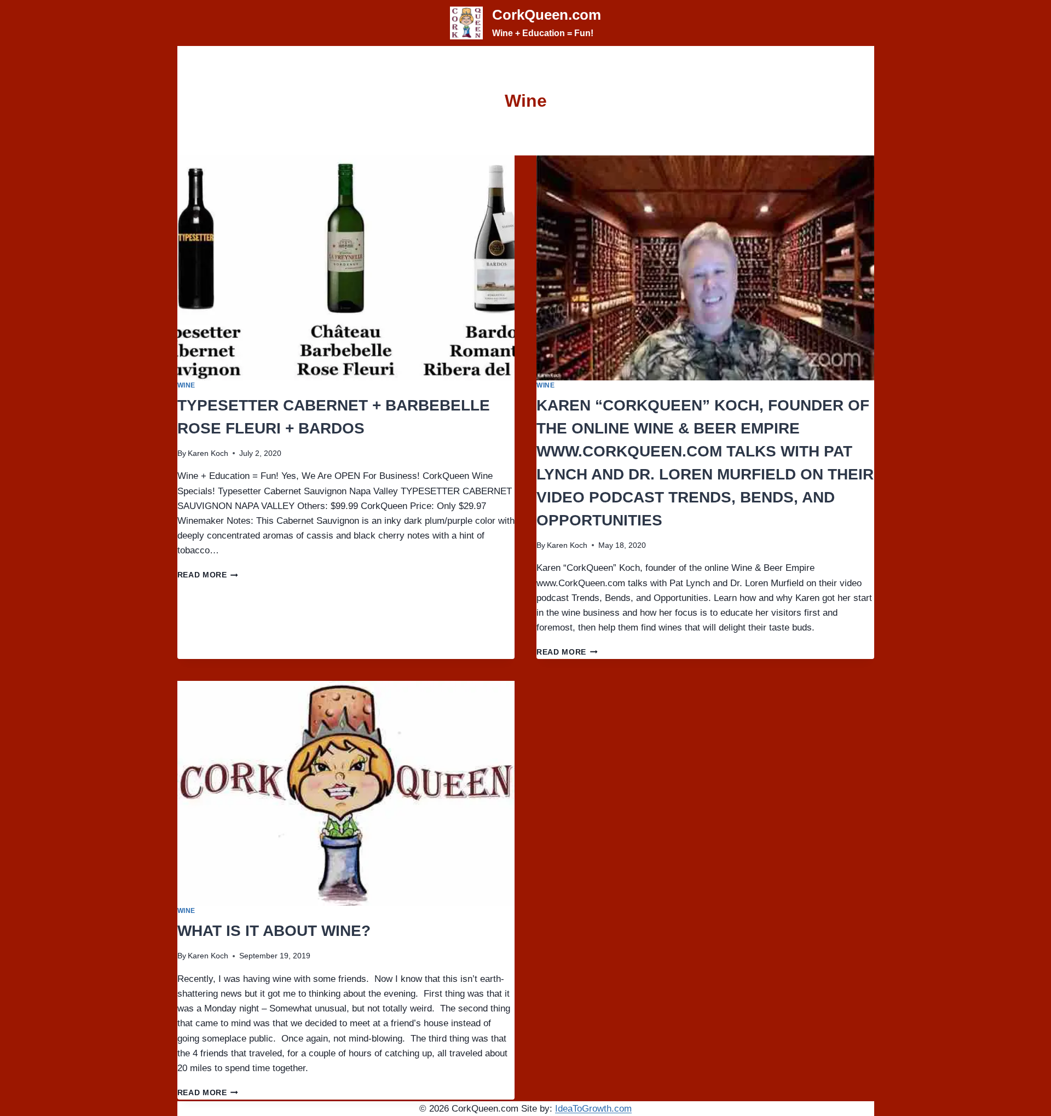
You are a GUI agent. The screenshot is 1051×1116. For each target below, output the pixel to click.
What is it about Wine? (274, 930)
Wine (186, 385)
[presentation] (346, 267)
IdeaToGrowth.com (593, 1108)
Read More (208, 575)
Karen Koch (208, 453)
